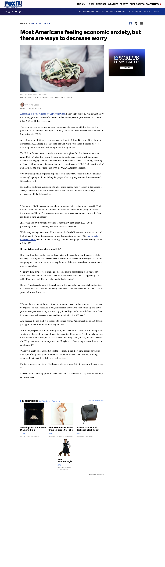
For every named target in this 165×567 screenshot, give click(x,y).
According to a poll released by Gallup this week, (43, 113)
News (23, 23)
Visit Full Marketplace (96, 401)
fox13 (13, 12)
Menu (80, 4)
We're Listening (102, 11)
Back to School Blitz (117, 11)
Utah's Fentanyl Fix (134, 11)
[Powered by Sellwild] (100, 474)
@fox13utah (20, 12)
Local (91, 4)
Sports (124, 4)
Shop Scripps (137, 4)
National (101, 4)
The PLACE (147, 11)
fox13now (9, 12)
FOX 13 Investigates (86, 11)
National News (40, 23)
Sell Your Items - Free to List (49, 401)
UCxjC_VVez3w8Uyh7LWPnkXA (17, 12)
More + (156, 11)
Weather (113, 4)
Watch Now (153, 4)
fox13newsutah (6, 12)
